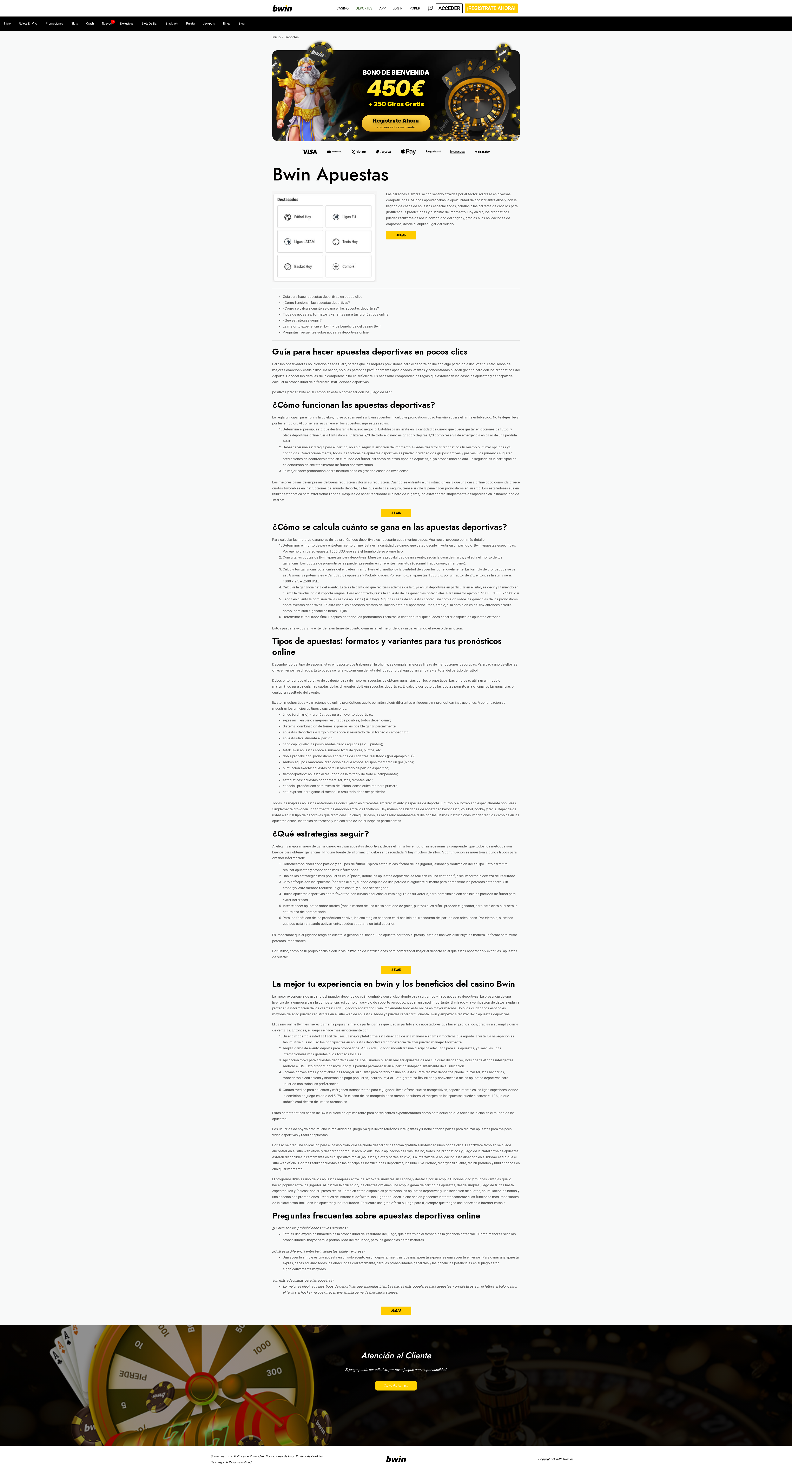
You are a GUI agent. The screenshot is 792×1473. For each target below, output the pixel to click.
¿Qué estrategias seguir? (302, 320)
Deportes (364, 8)
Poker (415, 8)
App (382, 8)
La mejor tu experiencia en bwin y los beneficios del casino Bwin (332, 326)
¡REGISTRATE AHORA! (491, 8)
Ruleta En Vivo (28, 23)
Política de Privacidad (249, 1456)
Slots (74, 23)
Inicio (7, 23)
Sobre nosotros (221, 1456)
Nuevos (107, 23)
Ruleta (190, 23)
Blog (242, 23)
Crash (90, 23)
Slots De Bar (150, 23)
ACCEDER (449, 8)
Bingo (227, 23)
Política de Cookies (309, 1456)
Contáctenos (396, 1386)
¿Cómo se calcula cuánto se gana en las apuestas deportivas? (331, 308)
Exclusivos (126, 23)
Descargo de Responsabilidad (230, 1462)
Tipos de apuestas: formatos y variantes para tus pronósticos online (335, 314)
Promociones (54, 23)
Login (398, 8)
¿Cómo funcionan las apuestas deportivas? (316, 302)
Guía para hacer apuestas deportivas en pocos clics (322, 297)
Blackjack (172, 23)
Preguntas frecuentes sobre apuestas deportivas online (326, 332)
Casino (342, 8)
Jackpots (209, 23)
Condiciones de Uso (279, 1456)
